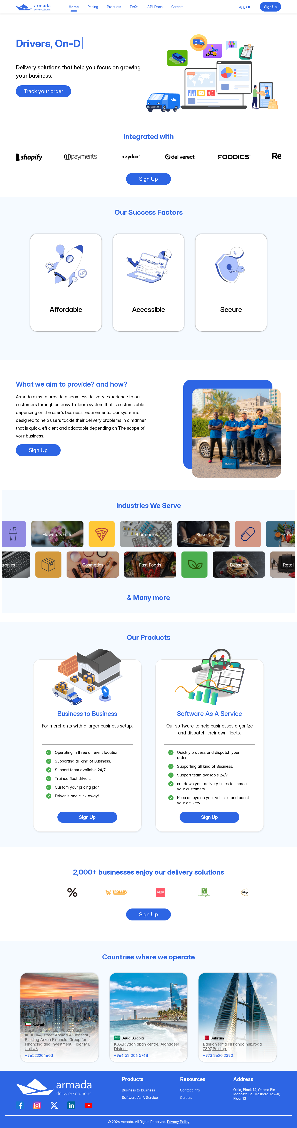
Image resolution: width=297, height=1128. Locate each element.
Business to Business (138, 1090)
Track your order (43, 91)
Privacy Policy (178, 1122)
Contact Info (190, 1090)
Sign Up (148, 179)
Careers (186, 1097)
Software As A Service (140, 1097)
